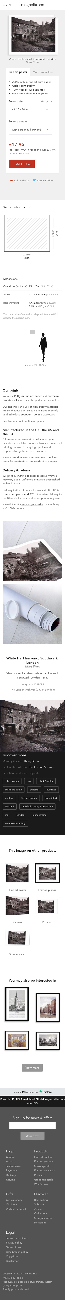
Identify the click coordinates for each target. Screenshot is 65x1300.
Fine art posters (43, 1157)
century (9, 797)
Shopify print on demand (16, 1289)
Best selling (41, 1200)
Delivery (7, 490)
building (34, 789)
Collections (40, 1213)
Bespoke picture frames (30, 1281)
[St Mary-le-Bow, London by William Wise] (17, 1005)
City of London (29, 797)
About (9, 1161)
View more (32, 1068)
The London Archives (41, 767)
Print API (7, 1277)
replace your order (32, 504)
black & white (46, 781)
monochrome (39, 814)
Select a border (18, 121)
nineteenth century (15, 823)
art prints (43, 93)
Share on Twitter (45, 180)
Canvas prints (42, 1166)
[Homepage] (32, 5)
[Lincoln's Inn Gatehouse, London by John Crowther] (48, 1008)
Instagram (40, 1222)
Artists (38, 1209)
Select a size (30, 101)
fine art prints (36, 421)
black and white (13, 789)
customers (51, 461)
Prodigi (19, 1277)
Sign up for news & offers (32, 1118)
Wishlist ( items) (16, 1209)
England (9, 806)
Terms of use (13, 1247)
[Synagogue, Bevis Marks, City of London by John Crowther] (17, 1040)
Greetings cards (43, 1179)
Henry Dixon (32, 62)
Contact (10, 1157)
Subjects (39, 1204)
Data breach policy (17, 1252)
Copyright (12, 1256)
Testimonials (13, 1166)
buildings (51, 789)
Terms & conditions (17, 1238)
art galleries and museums (30, 451)
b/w (29, 781)
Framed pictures (44, 1161)
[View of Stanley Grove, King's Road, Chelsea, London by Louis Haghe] (48, 1041)
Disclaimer (12, 1261)
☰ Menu (7, 5)
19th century (12, 781)
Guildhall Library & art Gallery (37, 806)
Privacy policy (14, 1242)
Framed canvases (44, 1170)
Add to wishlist (21, 180)
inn (6, 814)
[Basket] (59, 5)
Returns (10, 1179)
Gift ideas (11, 1204)
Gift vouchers (14, 1200)
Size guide (46, 101)
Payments (12, 1170)
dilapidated (51, 797)
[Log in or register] (54, 5)
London (20, 814)
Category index (43, 1218)
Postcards (40, 1175)
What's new (41, 1184)
